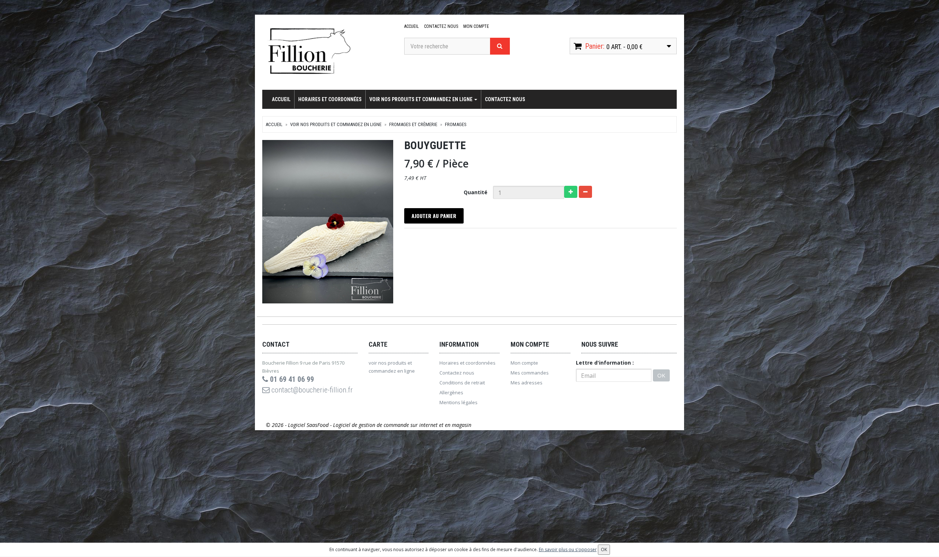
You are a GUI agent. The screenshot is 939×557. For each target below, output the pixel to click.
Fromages (456, 124)
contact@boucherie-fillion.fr (311, 390)
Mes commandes (530, 372)
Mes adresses (526, 382)
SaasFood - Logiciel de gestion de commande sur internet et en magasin (389, 424)
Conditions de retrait (462, 382)
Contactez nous (441, 26)
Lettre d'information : (605, 362)
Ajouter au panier (434, 216)
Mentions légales (458, 402)
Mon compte (476, 26)
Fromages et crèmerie (413, 124)
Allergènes (451, 392)
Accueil (411, 26)
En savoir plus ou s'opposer (568, 549)
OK (661, 375)
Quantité (475, 192)
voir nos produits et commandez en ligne (421, 99)
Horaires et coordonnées (330, 99)
